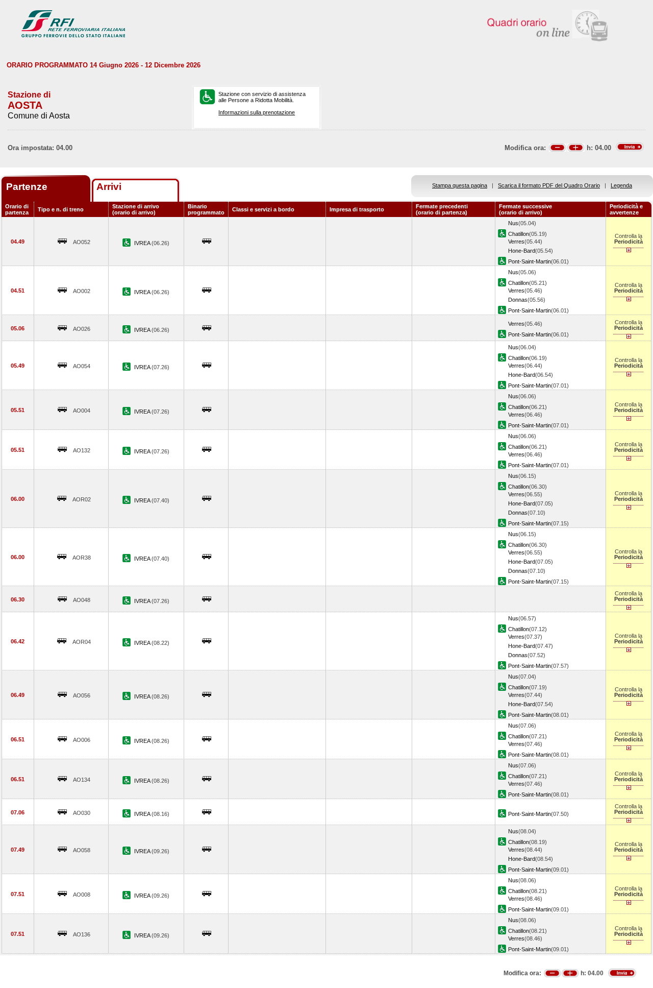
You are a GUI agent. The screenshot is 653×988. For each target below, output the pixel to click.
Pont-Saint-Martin (529, 261)
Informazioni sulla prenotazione (256, 112)
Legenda (621, 185)
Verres (516, 241)
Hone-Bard (521, 251)
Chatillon (518, 234)
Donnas (518, 300)
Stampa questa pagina (459, 185)
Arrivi (108, 186)
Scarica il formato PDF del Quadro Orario (549, 185)
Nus (513, 223)
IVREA (143, 243)
